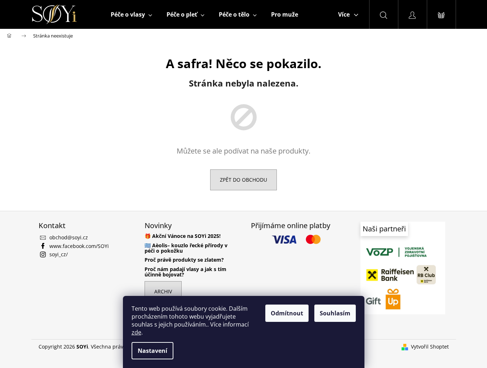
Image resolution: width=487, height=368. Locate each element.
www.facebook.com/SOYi (79, 246)
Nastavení (152, 351)
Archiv (163, 291)
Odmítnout (287, 313)
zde (136, 332)
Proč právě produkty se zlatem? (184, 259)
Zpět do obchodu (243, 179)
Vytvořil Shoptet (430, 346)
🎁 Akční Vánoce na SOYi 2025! (183, 236)
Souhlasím (335, 313)
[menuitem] (131, 14)
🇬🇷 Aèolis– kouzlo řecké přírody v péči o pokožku (186, 248)
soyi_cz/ (58, 254)
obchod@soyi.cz (68, 237)
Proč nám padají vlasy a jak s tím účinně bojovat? (185, 272)
